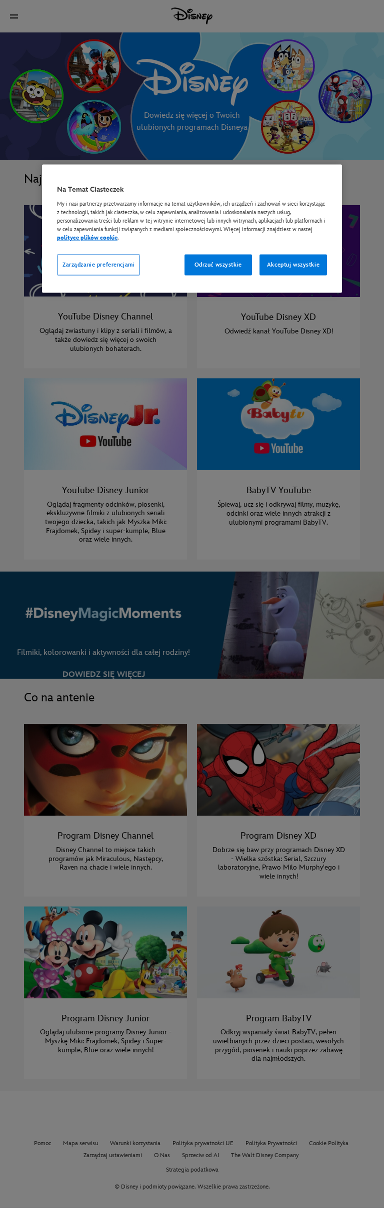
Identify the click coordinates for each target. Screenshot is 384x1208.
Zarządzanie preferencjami (98, 265)
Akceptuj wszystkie (293, 265)
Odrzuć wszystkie (218, 265)
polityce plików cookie (87, 237)
